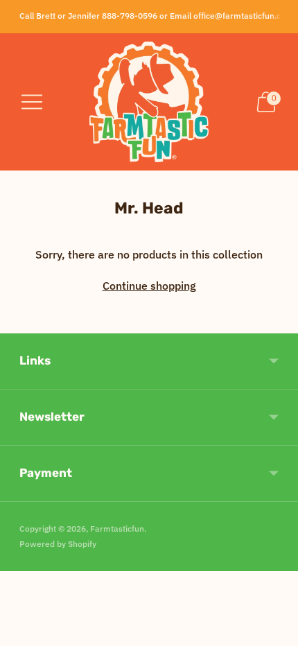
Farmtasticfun (117, 528)
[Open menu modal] (31, 101)
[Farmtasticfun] (149, 102)
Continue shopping (149, 286)
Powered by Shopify (57, 544)
